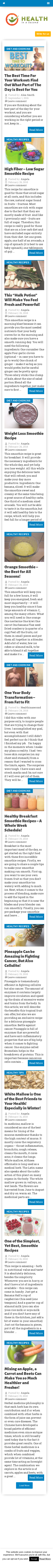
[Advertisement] (26, 1522)
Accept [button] (34, 1559)
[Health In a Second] (26, 19)
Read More (45, 1559)
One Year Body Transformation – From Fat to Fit (19, 697)
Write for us (43, 34)
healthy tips (15, 1073)
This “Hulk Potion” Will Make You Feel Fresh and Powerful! (22, 300)
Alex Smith (27, 94)
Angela (25, 179)
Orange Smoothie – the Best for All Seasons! (21, 571)
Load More (24, 1485)
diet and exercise (19, 49)
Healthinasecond (31, 707)
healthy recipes (18, 139)
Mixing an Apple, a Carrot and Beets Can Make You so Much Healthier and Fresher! (22, 1378)
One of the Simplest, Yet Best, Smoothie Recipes (22, 1246)
